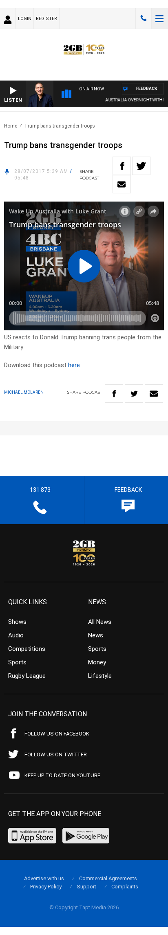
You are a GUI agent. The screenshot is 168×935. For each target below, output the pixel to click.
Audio (16, 635)
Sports (17, 662)
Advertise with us (44, 878)
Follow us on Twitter (55, 754)
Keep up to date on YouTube (62, 775)
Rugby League (27, 675)
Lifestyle (100, 675)
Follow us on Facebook (56, 734)
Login (24, 18)
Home (10, 126)
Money (97, 662)
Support (86, 886)
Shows (17, 622)
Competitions (26, 648)
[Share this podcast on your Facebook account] (122, 166)
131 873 (143, 18)
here (74, 365)
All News (99, 622)
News (95, 635)
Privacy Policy (46, 886)
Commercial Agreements (108, 878)
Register (46, 18)
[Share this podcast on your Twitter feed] (141, 166)
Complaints (124, 886)
